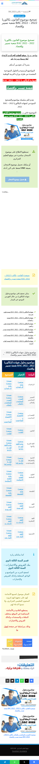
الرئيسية (26, 11)
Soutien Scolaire (19, 751)
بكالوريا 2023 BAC (14, 11)
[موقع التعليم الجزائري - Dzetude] (20, 3)
